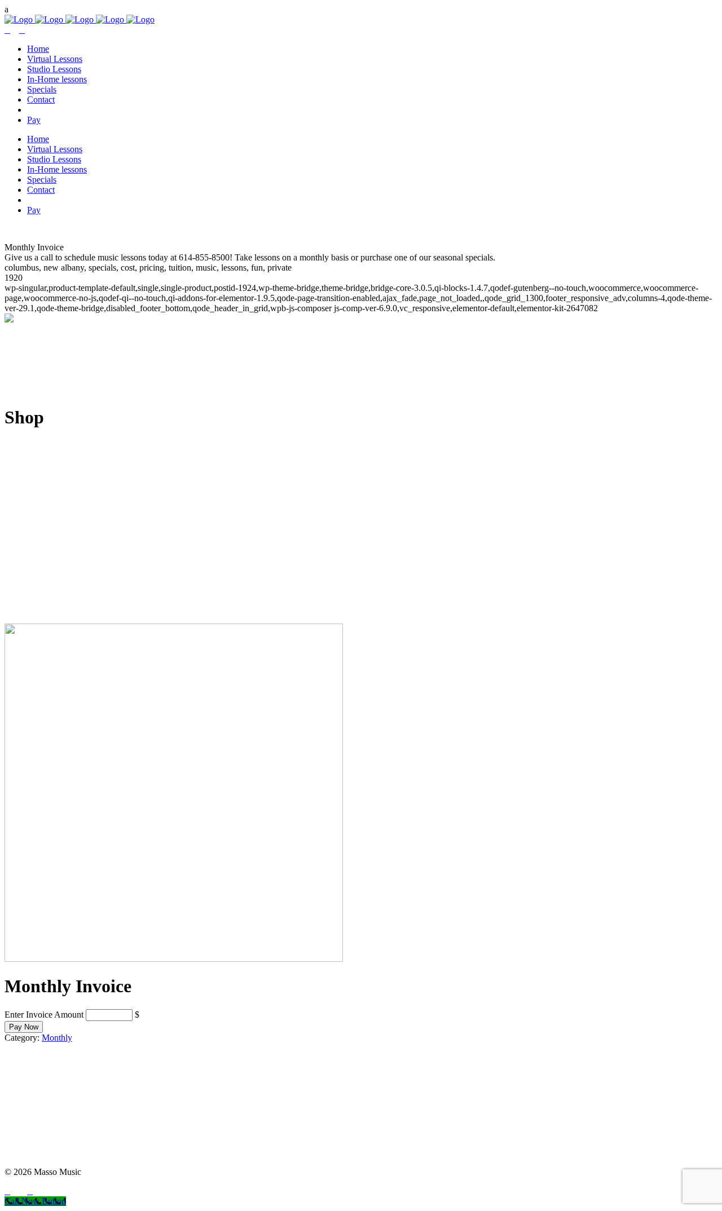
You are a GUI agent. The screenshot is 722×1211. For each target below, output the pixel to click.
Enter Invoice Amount (44, 1014)
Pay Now (23, 1027)
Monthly (57, 1037)
